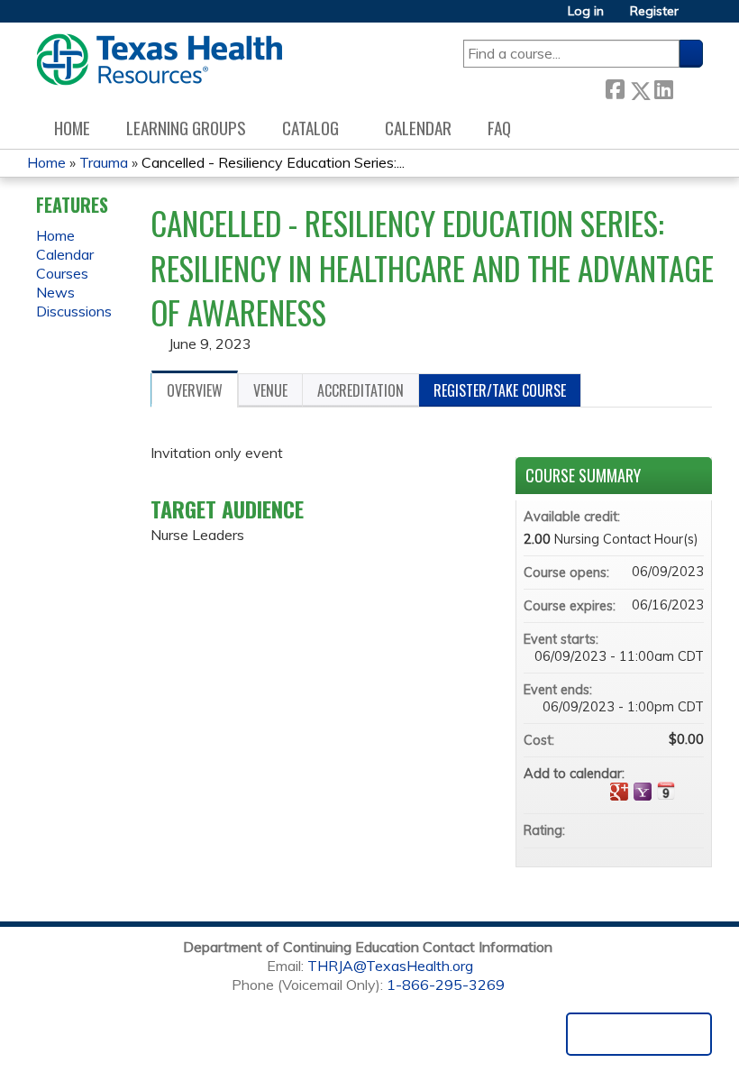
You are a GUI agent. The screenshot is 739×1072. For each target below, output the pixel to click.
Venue (270, 390)
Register (654, 11)
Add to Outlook (689, 792)
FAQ (499, 128)
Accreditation (360, 390)
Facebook (615, 87)
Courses (62, 273)
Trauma (103, 162)
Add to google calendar (619, 792)
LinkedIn (663, 87)
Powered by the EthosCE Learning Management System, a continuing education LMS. (639, 1034)
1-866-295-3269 (446, 985)
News (55, 292)
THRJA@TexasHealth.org (390, 966)
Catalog (310, 128)
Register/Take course (499, 390)
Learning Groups (186, 128)
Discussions (74, 311)
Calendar (418, 128)
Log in (586, 11)
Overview (195, 390)
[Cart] (697, 18)
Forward (688, 87)
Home (72, 128)
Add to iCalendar (666, 791)
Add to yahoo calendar (643, 792)
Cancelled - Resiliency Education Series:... (273, 162)
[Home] (159, 59)
